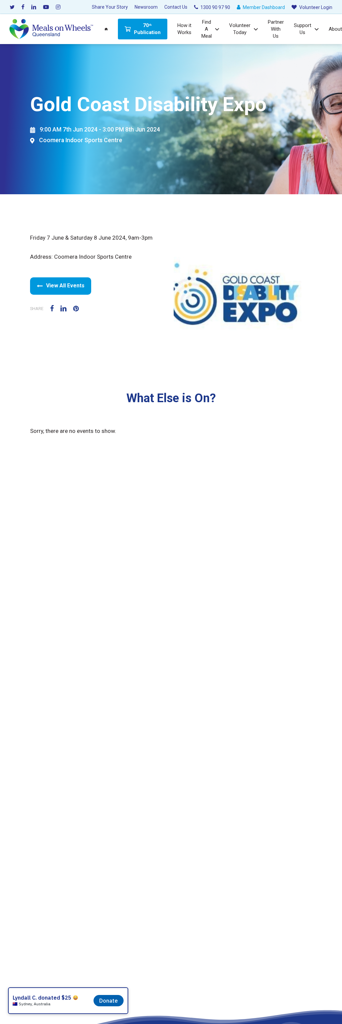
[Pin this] (79, 308)
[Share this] (55, 308)
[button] (60, 286)
